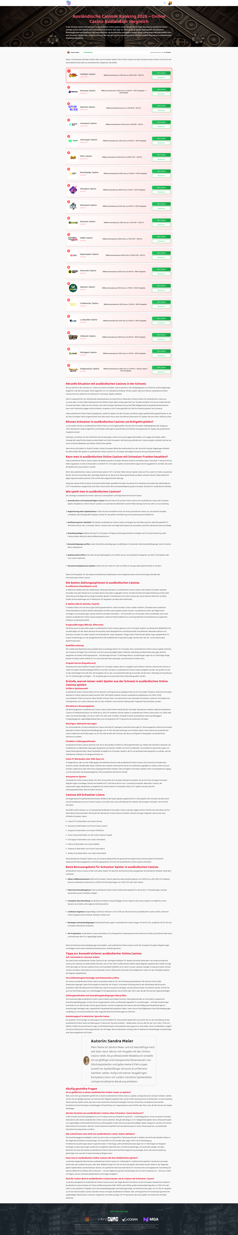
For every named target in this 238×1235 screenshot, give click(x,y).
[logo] (75, 3)
